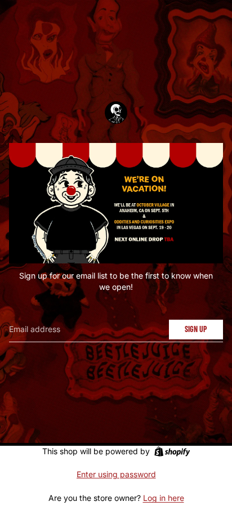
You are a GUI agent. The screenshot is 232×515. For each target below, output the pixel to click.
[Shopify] (172, 451)
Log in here (163, 498)
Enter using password (116, 474)
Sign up (196, 329)
